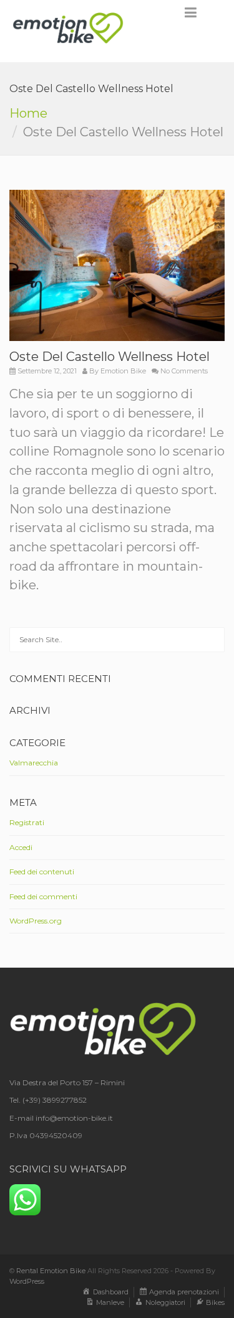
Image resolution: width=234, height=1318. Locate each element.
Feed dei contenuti (41, 871)
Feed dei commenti (43, 896)
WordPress (26, 1281)
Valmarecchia (33, 762)
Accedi (20, 847)
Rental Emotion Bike (50, 1270)
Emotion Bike (123, 371)
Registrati (26, 822)
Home (28, 113)
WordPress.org (35, 920)
